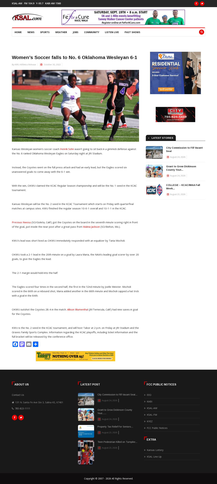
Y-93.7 (39, 3)
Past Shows (132, 32)
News (30, 32)
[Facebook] (196, 3)
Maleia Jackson (91, 226)
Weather (61, 32)
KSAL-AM (17, 3)
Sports (45, 32)
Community (91, 32)
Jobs (75, 32)
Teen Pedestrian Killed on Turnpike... (117, 442)
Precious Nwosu (21, 222)
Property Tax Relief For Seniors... (115, 426)
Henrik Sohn (67, 149)
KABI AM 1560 (53, 3)
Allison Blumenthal (77, 309)
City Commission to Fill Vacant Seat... (117, 394)
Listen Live (112, 32)
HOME (18, 32)
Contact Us (18, 394)
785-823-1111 (22, 408)
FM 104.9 (29, 3)
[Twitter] (202, 3)
